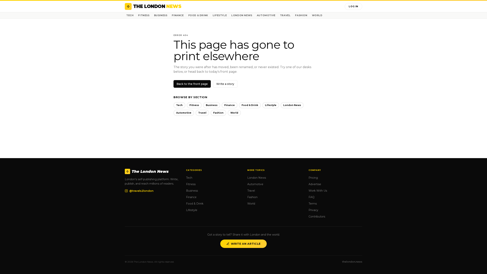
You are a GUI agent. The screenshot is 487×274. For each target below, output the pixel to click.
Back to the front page (192, 84)
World (317, 15)
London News (241, 15)
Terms (313, 203)
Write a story (225, 84)
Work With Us (318, 190)
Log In (353, 6)
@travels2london (141, 191)
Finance (178, 15)
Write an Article (246, 243)
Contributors (317, 216)
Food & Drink (198, 15)
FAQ (311, 197)
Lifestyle (220, 15)
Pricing (313, 177)
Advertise (315, 184)
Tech (130, 15)
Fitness (143, 15)
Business (160, 15)
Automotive (266, 15)
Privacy (313, 210)
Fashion (301, 15)
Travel (285, 15)
